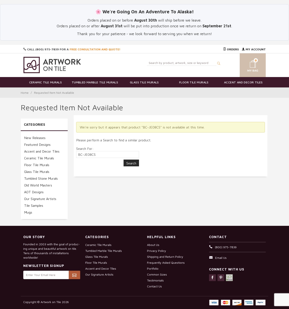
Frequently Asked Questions (166, 262)
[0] (248, 64)
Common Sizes (157, 274)
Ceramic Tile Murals (45, 82)
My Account (255, 49)
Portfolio (152, 268)
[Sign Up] (74, 275)
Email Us (221, 257)
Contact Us (154, 286)
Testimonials (155, 280)
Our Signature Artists (40, 199)
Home (25, 92)
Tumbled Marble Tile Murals (95, 82)
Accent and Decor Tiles (243, 82)
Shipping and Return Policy (165, 256)
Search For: (85, 148)
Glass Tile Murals (144, 82)
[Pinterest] (220, 277)
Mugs (28, 212)
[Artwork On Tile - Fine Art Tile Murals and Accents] (52, 65)
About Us (153, 245)
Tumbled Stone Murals (41, 178)
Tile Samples (33, 205)
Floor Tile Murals (194, 82)
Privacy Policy (156, 250)
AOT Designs (34, 192)
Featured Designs (37, 144)
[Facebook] (212, 277)
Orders (232, 49)
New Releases (34, 138)
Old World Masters (38, 185)
